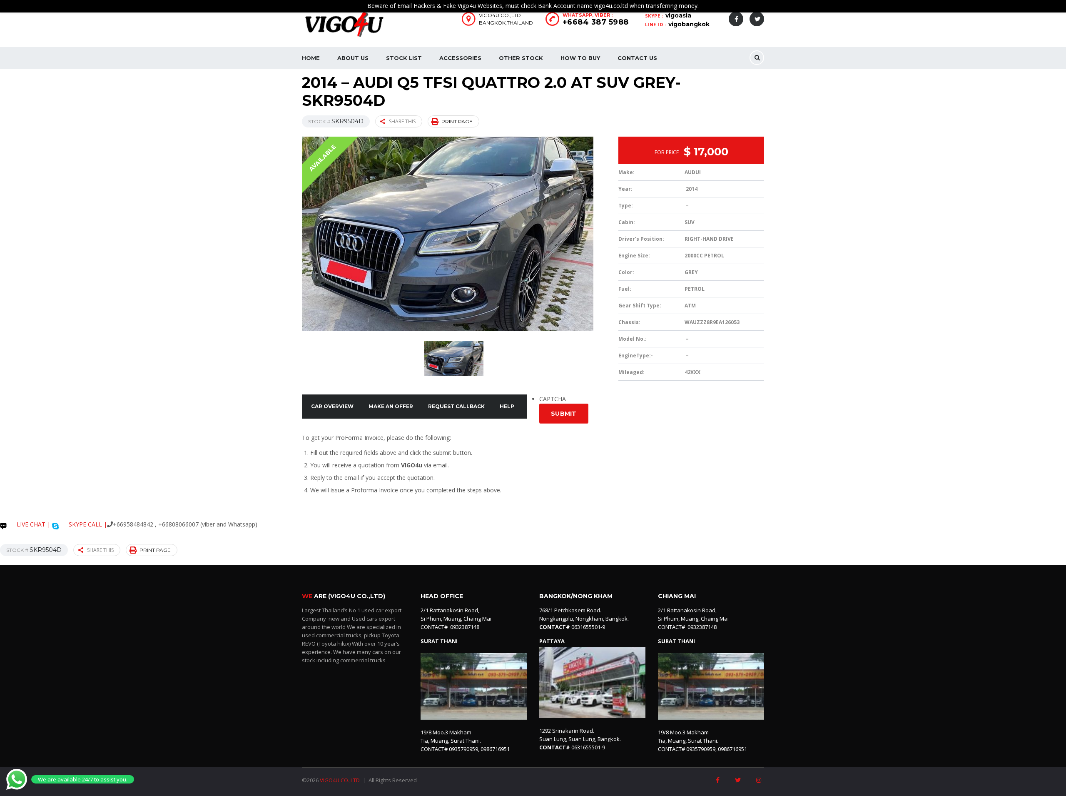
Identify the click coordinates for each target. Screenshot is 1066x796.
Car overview (332, 406)
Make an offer (391, 406)
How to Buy (580, 58)
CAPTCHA (552, 399)
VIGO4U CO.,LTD (340, 780)
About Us (353, 58)
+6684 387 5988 (596, 22)
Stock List (404, 58)
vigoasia (678, 15)
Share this (402, 121)
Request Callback (456, 406)
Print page (457, 121)
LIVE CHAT (30, 524)
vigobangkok (689, 24)
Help (507, 406)
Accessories (460, 58)
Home (311, 58)
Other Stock (521, 58)
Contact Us (637, 58)
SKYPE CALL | (87, 524)
